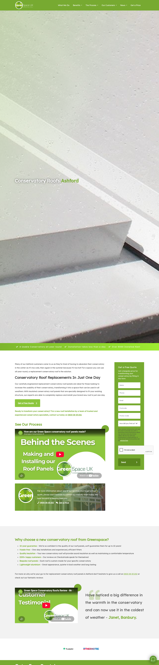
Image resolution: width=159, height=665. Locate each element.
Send (123, 462)
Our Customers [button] (108, 5)
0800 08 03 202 (75, 415)
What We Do (63, 5)
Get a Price (136, 5)
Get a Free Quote (26, 403)
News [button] (123, 5)
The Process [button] (91, 5)
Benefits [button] (77, 5)
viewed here (124, 440)
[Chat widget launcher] (153, 659)
